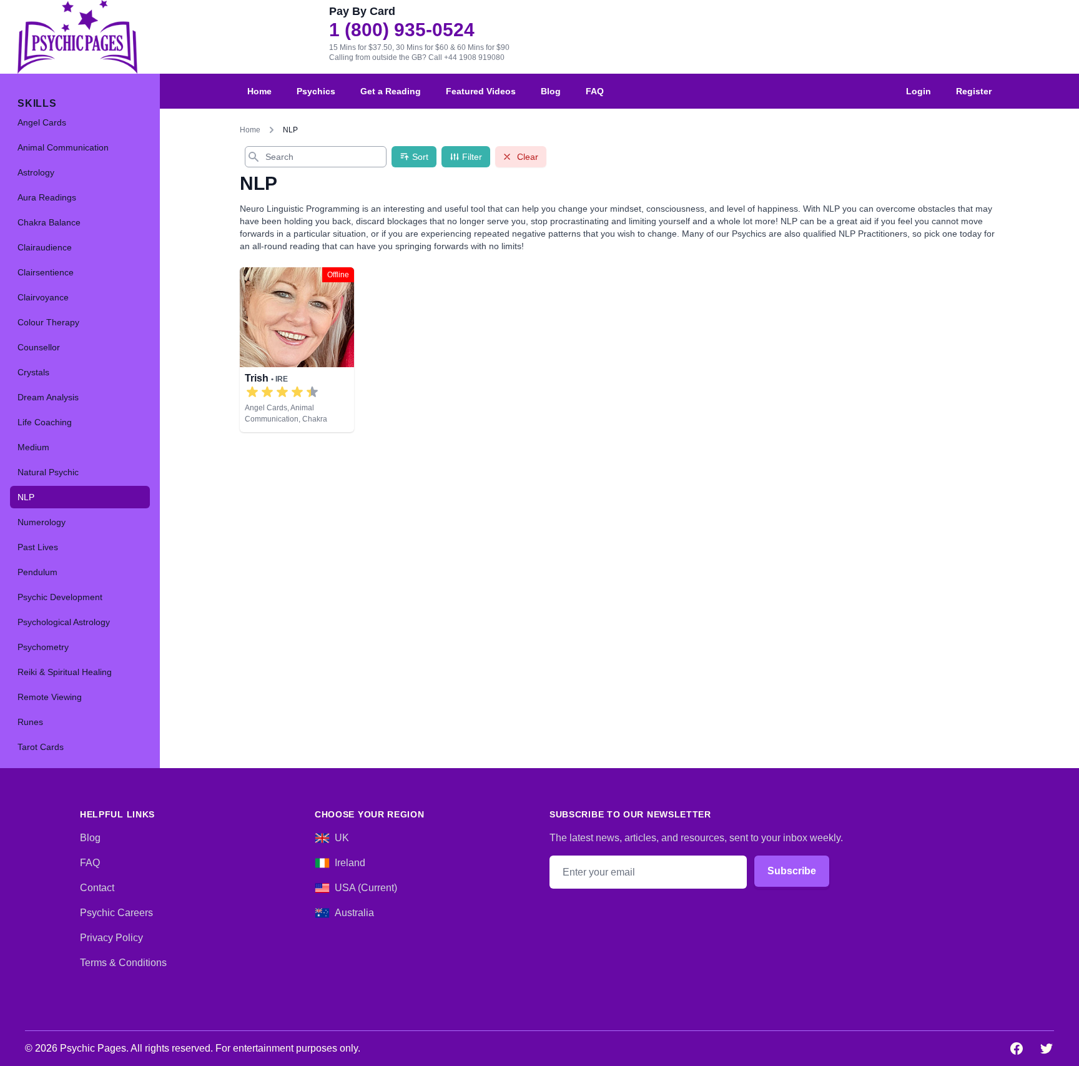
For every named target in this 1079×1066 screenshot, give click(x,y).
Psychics (316, 91)
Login (918, 91)
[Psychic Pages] (77, 37)
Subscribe (791, 871)
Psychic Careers (116, 912)
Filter (472, 157)
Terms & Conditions (123, 962)
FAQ (595, 91)
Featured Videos (481, 91)
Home (259, 91)
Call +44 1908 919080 (466, 57)
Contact (97, 887)
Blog (551, 91)
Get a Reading (390, 91)
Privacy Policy (111, 937)
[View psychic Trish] (297, 349)
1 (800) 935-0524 (402, 29)
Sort (420, 157)
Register (974, 91)
